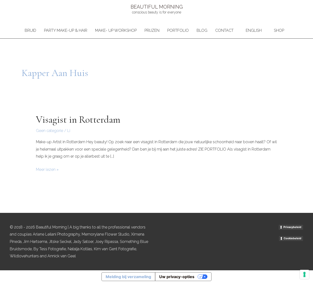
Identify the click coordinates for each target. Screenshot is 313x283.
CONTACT (224, 30)
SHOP (279, 30)
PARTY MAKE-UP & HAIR (65, 30)
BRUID (30, 30)
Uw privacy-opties (176, 276)
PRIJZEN (152, 30)
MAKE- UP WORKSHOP (116, 30)
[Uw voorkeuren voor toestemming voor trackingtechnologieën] (304, 274)
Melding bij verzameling (128, 276)
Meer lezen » (47, 169)
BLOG (202, 30)
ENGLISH (254, 30)
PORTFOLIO (178, 30)
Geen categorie (49, 130)
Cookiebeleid (292, 238)
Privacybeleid (292, 227)
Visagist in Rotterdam (78, 119)
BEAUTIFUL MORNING (157, 7)
